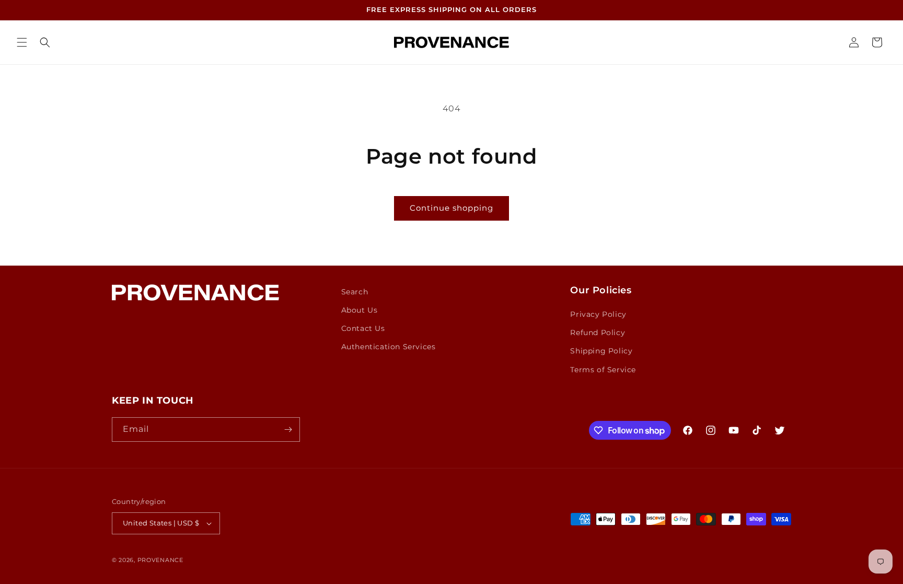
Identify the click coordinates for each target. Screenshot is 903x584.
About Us (359, 310)
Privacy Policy (598, 314)
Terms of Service (603, 369)
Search (354, 291)
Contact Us (363, 328)
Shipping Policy (601, 351)
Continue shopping (451, 208)
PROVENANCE (160, 560)
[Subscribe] (287, 429)
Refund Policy (597, 332)
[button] (21, 42)
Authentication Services (388, 346)
